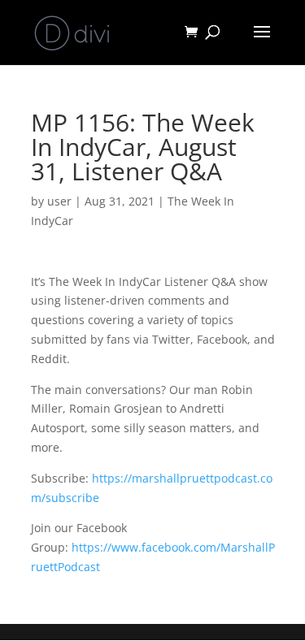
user (59, 201)
